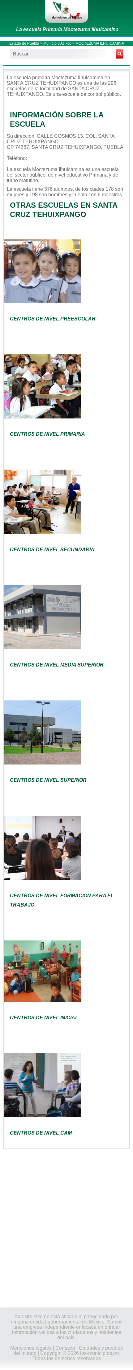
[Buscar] (119, 54)
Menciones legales (31, 1348)
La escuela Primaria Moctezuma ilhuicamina (67, 29)
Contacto (65, 1348)
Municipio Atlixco (57, 43)
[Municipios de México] (66, 11)
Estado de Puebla (24, 43)
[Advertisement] (66, 1227)
